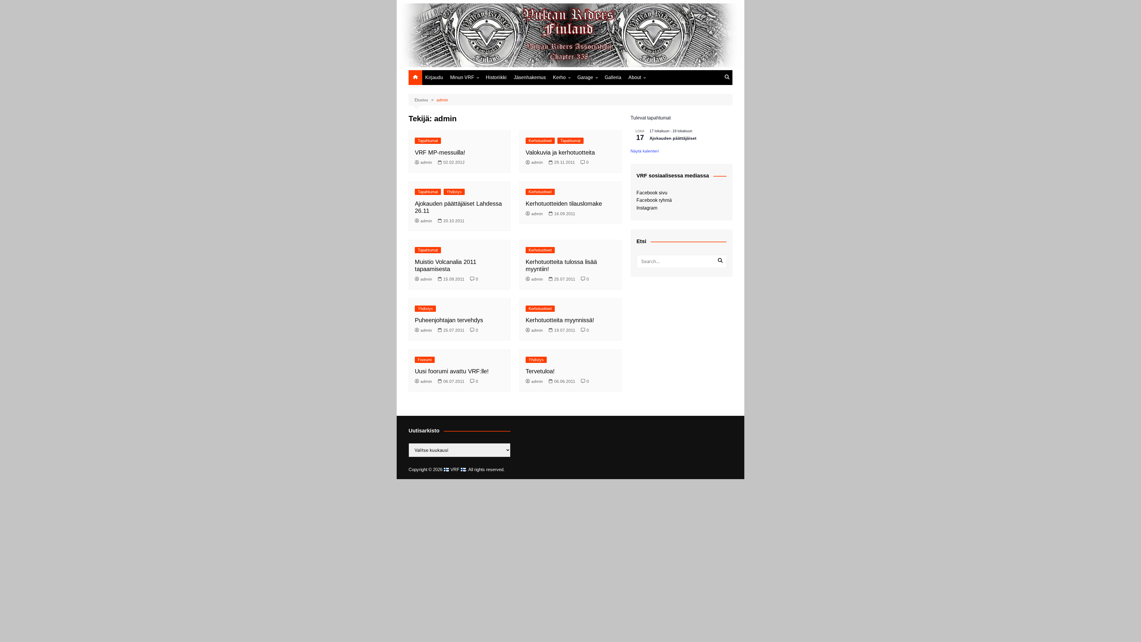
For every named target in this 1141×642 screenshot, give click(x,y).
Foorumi (425, 360)
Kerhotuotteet (540, 141)
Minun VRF (462, 77)
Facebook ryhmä (654, 200)
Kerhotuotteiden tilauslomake (564, 203)
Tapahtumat (428, 141)
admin (426, 162)
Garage (585, 77)
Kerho (559, 77)
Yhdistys (454, 192)
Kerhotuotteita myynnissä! (560, 320)
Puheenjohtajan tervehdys (449, 320)
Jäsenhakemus (530, 77)
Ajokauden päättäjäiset (673, 138)
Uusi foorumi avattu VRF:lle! (452, 371)
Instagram (646, 207)
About (634, 77)
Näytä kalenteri (645, 151)
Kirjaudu (434, 77)
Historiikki (496, 77)
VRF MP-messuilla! (440, 152)
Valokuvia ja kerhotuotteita (560, 152)
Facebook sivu (651, 192)
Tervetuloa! (540, 371)
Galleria (613, 77)
